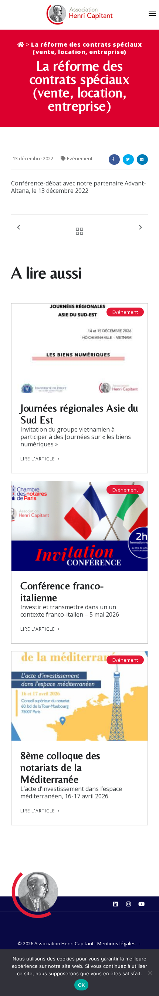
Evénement (79, 158)
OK (81, 985)
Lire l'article (38, 459)
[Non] (149, 972)
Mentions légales (116, 943)
